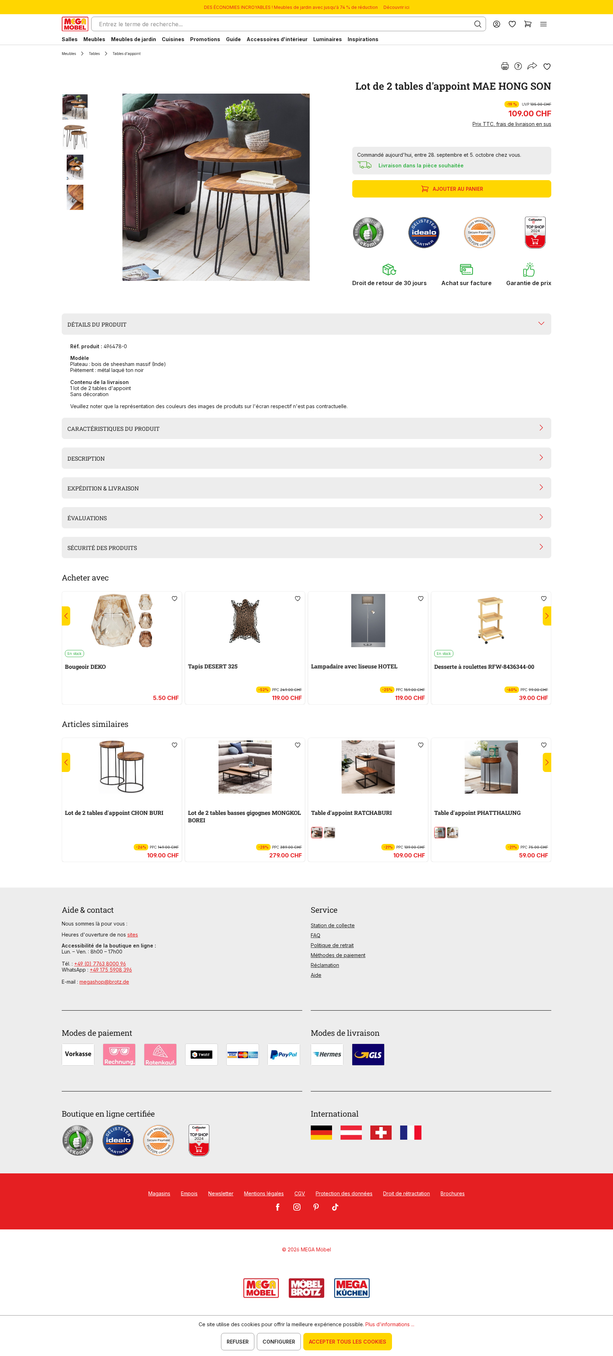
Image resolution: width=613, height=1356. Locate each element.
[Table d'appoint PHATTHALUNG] (491, 767)
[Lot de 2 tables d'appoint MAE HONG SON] (216, 187)
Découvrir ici (396, 7)
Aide (316, 975)
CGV (299, 1193)
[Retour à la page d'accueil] (75, 24)
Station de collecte (333, 925)
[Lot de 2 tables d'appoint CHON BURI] (122, 767)
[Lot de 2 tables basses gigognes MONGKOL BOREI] (245, 767)
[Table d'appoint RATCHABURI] (368, 767)
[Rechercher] (478, 24)
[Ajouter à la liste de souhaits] (547, 66)
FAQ (315, 935)
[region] (203, 187)
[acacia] (329, 832)
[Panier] (528, 24)
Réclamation (325, 965)
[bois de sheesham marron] (316, 832)
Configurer (279, 1342)
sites (132, 935)
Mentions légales (264, 1193)
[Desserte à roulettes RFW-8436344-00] (491, 620)
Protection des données (344, 1193)
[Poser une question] (518, 66)
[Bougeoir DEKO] (122, 620)
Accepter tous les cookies (347, 1342)
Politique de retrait (332, 945)
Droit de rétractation (406, 1193)
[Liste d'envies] (512, 24)
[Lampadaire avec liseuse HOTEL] (368, 620)
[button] (389, 274)
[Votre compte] (496, 24)
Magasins (159, 1193)
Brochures (453, 1193)
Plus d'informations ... (389, 1324)
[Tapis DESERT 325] (245, 620)
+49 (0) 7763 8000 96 (100, 964)
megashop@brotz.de (104, 982)
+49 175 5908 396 (111, 970)
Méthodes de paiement (338, 955)
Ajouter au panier (458, 189)
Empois (189, 1193)
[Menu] (543, 24)
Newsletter (220, 1193)
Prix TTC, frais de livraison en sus (512, 124)
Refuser (238, 1342)
